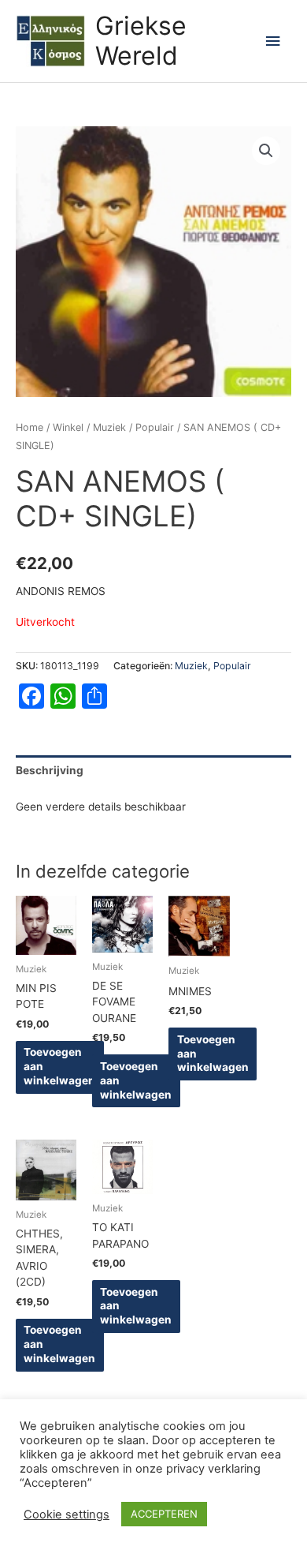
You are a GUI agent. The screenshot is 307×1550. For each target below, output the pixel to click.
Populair (154, 427)
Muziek (109, 427)
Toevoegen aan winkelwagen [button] (59, 1066)
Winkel (68, 427)
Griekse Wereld (141, 40)
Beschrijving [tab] (49, 770)
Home (29, 427)
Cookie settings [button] (66, 1514)
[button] (266, 151)
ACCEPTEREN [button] (164, 1513)
